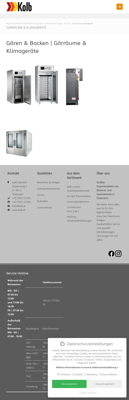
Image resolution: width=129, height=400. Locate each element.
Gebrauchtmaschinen (48, 188)
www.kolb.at (18, 209)
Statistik (78, 374)
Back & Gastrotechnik (14, 23)
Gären (68, 23)
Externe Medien (109, 374)
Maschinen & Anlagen (54, 23)
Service (41, 194)
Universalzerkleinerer (78, 201)
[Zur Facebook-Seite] (111, 255)
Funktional (64, 374)
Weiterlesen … (16, 98)
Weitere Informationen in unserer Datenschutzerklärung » (87, 367)
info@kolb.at (18, 205)
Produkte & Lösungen (34, 23)
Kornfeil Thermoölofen (79, 196)
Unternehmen (44, 207)
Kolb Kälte (42, 201)
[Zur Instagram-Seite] (118, 255)
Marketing (91, 374)
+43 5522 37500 (21, 198)
